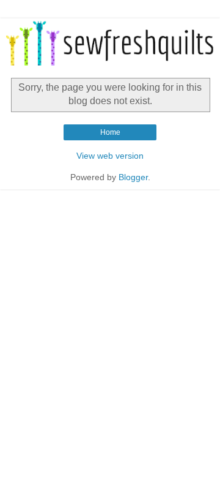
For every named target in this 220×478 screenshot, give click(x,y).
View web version (110, 156)
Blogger (133, 177)
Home (110, 132)
